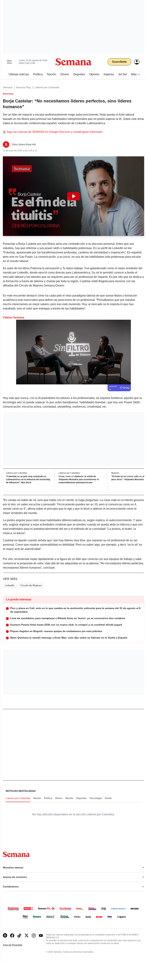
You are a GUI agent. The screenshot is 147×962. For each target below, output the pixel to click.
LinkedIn (10, 585)
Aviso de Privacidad (16, 945)
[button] (73, 196)
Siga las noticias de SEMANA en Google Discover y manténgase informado (54, 131)
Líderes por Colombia (47, 87)
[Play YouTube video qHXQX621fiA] (73, 196)
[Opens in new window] (12, 935)
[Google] (5, 935)
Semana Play (23, 87)
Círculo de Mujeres (31, 585)
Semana (7, 87)
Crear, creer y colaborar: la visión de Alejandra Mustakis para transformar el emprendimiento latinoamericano (79, 479)
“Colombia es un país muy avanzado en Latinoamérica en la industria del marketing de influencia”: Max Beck (28, 479)
